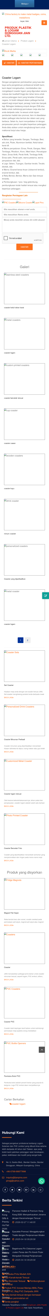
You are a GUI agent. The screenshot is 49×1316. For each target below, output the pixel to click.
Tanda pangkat (11, 1301)
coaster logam (18, 1103)
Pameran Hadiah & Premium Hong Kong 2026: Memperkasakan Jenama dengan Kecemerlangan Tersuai (29, 1214)
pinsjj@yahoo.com (15, 1180)
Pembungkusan (37, 1281)
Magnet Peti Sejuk (11, 913)
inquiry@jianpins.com (16, 1177)
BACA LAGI (8, 697)
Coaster (7, 967)
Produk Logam (27, 40)
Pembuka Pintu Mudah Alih (17, 1273)
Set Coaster (8, 685)
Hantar (10, 62)
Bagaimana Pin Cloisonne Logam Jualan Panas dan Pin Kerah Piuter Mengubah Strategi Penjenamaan (27, 1252)
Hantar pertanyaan (31, 62)
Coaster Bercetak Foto (13, 848)
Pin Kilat (8, 1284)
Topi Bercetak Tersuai (14, 1281)
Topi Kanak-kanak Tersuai (16, 1277)
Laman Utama (10, 40)
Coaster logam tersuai (12, 793)
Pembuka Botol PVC (12, 1076)
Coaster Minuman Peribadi (14, 739)
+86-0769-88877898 (16, 1171)
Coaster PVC (9, 1021)
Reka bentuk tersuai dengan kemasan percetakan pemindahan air (21, 1296)
